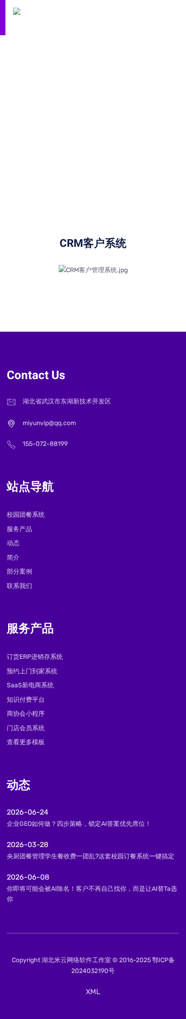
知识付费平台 (26, 700)
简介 (13, 557)
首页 (45, 135)
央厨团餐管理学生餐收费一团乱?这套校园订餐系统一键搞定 (90, 856)
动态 (13, 543)
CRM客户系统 (125, 135)
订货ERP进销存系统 (35, 657)
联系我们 (19, 586)
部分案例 (19, 571)
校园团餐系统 (26, 515)
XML (93, 991)
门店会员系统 (26, 728)
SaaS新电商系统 (30, 685)
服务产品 (78, 135)
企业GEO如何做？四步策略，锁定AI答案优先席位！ (79, 824)
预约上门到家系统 (32, 671)
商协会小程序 (26, 714)
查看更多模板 (26, 742)
